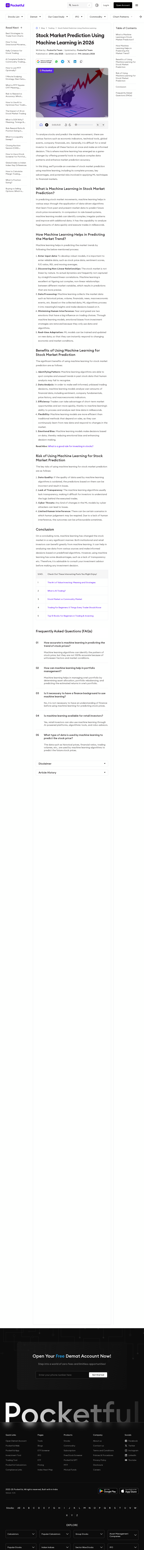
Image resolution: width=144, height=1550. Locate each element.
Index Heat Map (45, 1469)
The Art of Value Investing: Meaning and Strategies (72, 582)
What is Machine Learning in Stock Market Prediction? (125, 37)
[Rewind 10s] (66, 125)
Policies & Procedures (103, 1455)
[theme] (97, 5)
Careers (97, 1469)
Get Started (98, 1375)
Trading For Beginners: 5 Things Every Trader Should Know (74, 607)
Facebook (133, 1441)
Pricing (41, 1465)
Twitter (131, 1445)
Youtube (132, 1460)
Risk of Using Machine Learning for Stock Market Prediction (126, 77)
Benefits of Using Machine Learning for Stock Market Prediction (126, 63)
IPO (39, 1455)
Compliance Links (14, 1469)
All (18, 1507)
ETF (39, 1460)
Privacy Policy (99, 1460)
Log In (106, 5)
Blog (43, 28)
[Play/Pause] (46, 125)
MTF (66, 1465)
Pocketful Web (13, 1445)
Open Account (123, 5)
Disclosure (98, 1465)
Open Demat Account (16, 1441)
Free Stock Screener (73, 1455)
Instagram (133, 1450)
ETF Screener (44, 1450)
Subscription (70, 1450)
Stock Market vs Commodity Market (65, 599)
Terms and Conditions (103, 1450)
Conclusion (121, 87)
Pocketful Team (54, 50)
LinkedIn (132, 1455)
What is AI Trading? (57, 591)
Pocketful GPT (70, 1460)
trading (51, 28)
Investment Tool (13, 1455)
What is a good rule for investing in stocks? (70, 446)
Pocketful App (12, 1450)
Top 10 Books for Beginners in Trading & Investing (71, 616)
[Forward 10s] (69, 125)
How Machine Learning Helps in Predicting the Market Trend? (124, 49)
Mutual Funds (70, 1469)
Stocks (67, 1441)
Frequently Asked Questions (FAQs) (124, 94)
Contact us (98, 1445)
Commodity (69, 1445)
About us (97, 1441)
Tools (40, 1441)
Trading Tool (11, 1460)
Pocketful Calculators (16, 1465)
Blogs (40, 1445)
